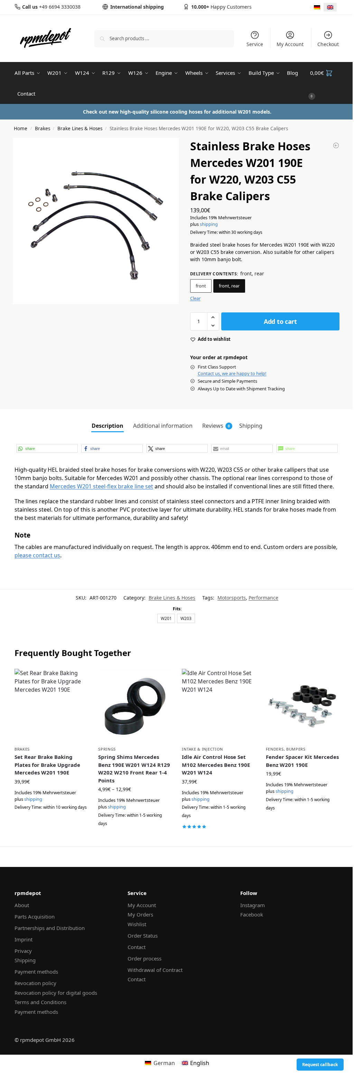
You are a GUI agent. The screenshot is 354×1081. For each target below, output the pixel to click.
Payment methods (36, 971)
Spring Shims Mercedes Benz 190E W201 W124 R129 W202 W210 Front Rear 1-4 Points (134, 768)
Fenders (275, 749)
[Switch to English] (330, 7)
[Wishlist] (77, 679)
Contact (137, 946)
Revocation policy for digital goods (56, 992)
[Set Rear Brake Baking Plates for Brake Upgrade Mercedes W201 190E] (51, 705)
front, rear (229, 286)
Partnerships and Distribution (50, 927)
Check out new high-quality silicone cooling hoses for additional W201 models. (177, 111)
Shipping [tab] (250, 425)
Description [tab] (107, 425)
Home (20, 128)
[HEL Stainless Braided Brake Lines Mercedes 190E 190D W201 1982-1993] (336, 145)
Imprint (23, 939)
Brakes (42, 128)
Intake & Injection (202, 749)
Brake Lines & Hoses (79, 128)
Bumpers (296, 749)
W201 (166, 618)
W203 (186, 618)
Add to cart (280, 321)
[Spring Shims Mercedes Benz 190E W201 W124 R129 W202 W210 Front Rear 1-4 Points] (134, 705)
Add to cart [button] (51, 822)
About (22, 905)
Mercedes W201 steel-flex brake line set (101, 486)
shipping (209, 224)
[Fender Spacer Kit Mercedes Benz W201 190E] (302, 705)
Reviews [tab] (216, 425)
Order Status (143, 935)
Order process (144, 958)
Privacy (23, 950)
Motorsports (231, 597)
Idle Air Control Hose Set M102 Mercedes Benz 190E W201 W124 (216, 764)
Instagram (252, 905)
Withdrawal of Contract (155, 969)
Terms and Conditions (40, 1002)
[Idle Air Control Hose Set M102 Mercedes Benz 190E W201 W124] (218, 705)
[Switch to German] (317, 7)
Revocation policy (35, 983)
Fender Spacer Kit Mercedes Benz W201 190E (302, 760)
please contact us (37, 555)
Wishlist (137, 924)
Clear (195, 298)
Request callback (320, 1064)
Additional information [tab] (163, 425)
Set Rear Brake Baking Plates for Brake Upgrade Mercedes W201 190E (47, 764)
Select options (135, 839)
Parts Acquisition (35, 916)
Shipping (25, 960)
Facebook (251, 914)
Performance (263, 597)
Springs (107, 749)
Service (254, 44)
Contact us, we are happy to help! (232, 373)
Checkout (328, 44)
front (201, 286)
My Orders (140, 914)
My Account (290, 44)
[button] (324, 83)
